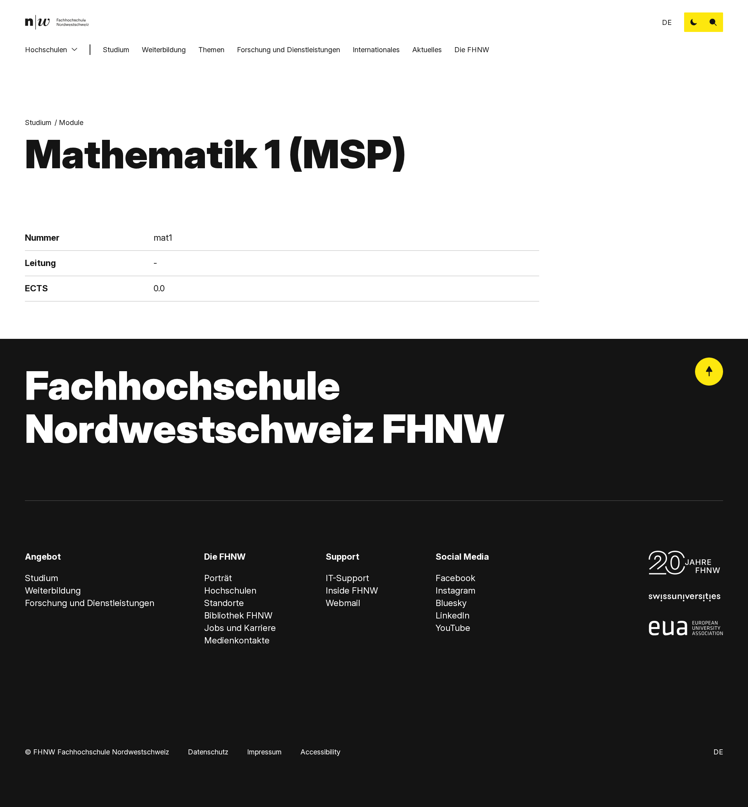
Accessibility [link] (320, 752)
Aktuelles (427, 50)
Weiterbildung (164, 50)
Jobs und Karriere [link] (240, 628)
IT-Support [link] (347, 578)
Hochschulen (46, 50)
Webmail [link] (343, 603)
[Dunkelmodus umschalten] (694, 22)
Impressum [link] (264, 752)
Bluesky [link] (451, 603)
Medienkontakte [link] (237, 640)
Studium (116, 50)
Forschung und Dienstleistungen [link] (89, 603)
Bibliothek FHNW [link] (238, 615)
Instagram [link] (455, 590)
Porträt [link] (218, 578)
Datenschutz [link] (208, 752)
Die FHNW (471, 50)
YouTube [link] (453, 628)
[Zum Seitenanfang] (709, 372)
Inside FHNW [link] (352, 590)
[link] (57, 22)
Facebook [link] (455, 578)
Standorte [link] (224, 603)
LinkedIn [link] (452, 615)
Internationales (376, 50)
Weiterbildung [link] (53, 590)
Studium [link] (38, 122)
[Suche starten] (713, 22)
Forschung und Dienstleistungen (288, 50)
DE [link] (667, 22)
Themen (211, 50)
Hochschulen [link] (230, 590)
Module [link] (71, 122)
